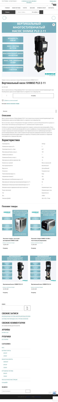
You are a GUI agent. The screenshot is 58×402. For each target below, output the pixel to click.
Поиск (3, 304)
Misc (3, 347)
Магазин (32, 8)
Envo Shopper (38, 396)
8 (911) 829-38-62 (32, 1)
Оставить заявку (53, 1)
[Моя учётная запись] (49, 5)
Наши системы (16, 8)
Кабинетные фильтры (7, 359)
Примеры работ (41, 8)
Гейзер (5, 356)
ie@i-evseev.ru (29, 2)
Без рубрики (5, 339)
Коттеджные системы (7, 371)
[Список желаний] (47, 5)
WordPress (28, 396)
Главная (7, 8)
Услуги (25, 8)
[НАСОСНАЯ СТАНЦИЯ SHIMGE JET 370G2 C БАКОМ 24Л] (53, 18)
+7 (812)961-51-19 (25, 1)
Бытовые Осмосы (6, 350)
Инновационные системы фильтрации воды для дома (16, 316)
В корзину (33, 95)
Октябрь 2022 (5, 332)
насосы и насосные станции (13, 80)
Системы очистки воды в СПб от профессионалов (15, 319)
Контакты (51, 8)
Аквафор (5, 361)
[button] (53, 24)
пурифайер (5, 382)
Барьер (5, 353)
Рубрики (7, 12)
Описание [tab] (5, 111)
